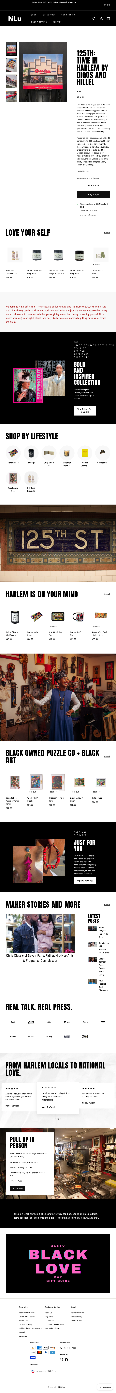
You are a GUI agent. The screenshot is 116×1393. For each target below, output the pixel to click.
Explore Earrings (85, 880)
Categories (49, 15)
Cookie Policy (76, 1320)
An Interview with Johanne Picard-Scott (104, 948)
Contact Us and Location (54, 1324)
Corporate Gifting (25, 1324)
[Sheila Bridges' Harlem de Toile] (92, 928)
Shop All (22, 1332)
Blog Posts (49, 1316)
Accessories (23, 1320)
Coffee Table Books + (27, 1316)
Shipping (80, 178)
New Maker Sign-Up (53, 1328)
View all (107, 232)
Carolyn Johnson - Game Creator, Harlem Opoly (103, 966)
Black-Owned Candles (27, 1312)
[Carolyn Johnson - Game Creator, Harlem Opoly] (92, 959)
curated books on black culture (52, 310)
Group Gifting (39, 22)
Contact (57, 22)
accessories (94, 310)
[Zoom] (43, 72)
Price (79, 91)
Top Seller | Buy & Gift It (85, 410)
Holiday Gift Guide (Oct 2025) (30, 1328)
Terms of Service (77, 1312)
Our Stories (68, 15)
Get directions (17, 1188)
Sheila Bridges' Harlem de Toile (103, 932)
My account (23, 1336)
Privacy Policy (76, 1316)
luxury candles (24, 310)
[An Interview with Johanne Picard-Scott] (92, 944)
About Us (48, 1312)
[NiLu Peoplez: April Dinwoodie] (92, 981)
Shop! (34, 15)
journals (74, 310)
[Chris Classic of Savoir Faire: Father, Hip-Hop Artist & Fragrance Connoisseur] (40, 933)
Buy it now (93, 194)
